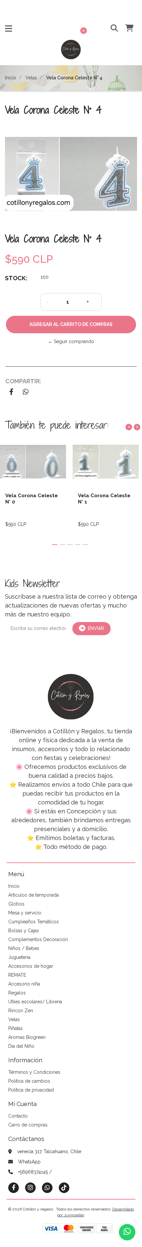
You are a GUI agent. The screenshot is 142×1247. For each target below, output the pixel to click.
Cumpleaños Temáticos (33, 921)
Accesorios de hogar (30, 966)
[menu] (125, 28)
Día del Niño (21, 1046)
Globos (16, 904)
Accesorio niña (24, 984)
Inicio (10, 77)
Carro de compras (28, 1124)
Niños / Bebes (23, 948)
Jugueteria (19, 957)
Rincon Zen (20, 1010)
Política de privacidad (31, 1090)
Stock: (16, 278)
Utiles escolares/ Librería (35, 1001)
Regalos (17, 992)
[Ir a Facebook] (13, 1187)
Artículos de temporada (33, 895)
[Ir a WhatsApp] (47, 1187)
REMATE (17, 975)
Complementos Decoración (38, 939)
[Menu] (8, 30)
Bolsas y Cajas (23, 930)
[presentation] (128, 427)
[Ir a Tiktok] (64, 1187)
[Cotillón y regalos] (71, 51)
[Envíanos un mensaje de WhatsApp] (127, 1232)
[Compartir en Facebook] (11, 392)
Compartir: (23, 381)
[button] (111, 28)
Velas (31, 77)
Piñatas (15, 1028)
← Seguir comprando (71, 341)
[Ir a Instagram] (30, 1187)
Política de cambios (29, 1081)
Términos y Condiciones (34, 1072)
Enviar (96, 628)
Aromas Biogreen (27, 1037)
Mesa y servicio (24, 912)
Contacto (18, 1116)
